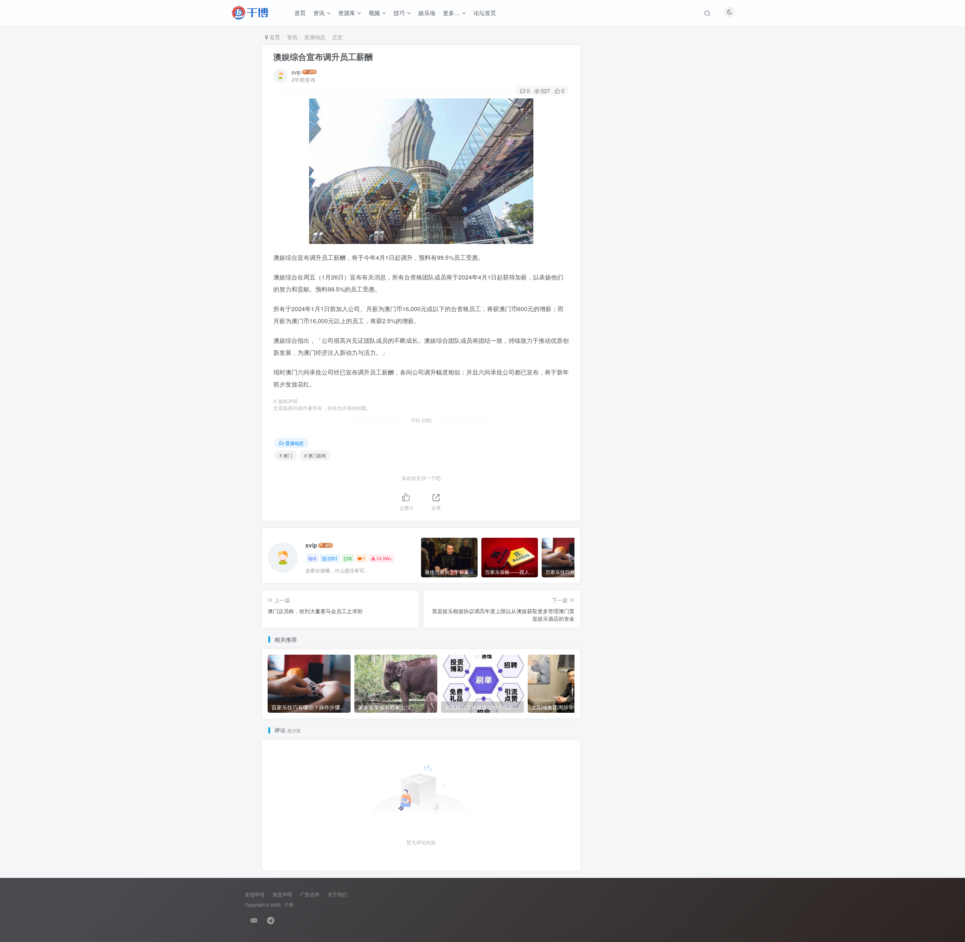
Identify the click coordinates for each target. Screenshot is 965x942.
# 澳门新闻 (315, 455)
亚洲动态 (314, 37)
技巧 (399, 13)
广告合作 (310, 894)
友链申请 (255, 894)
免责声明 (282, 894)
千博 (288, 905)
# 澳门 (285, 455)
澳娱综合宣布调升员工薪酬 (323, 57)
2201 (332, 558)
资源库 (346, 13)
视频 (374, 13)
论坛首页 (484, 13)
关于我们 (337, 894)
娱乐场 (426, 13)
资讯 (319, 13)
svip (296, 72)
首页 (300, 13)
